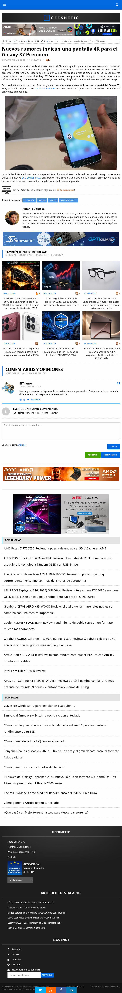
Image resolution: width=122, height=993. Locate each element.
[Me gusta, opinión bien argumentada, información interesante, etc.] (20, 400)
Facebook (17, 949)
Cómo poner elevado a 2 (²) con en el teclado (35, 741)
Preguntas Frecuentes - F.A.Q (21, 852)
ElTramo (25, 383)
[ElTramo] (8, 388)
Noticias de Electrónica (37, 41)
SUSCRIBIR (47, 975)
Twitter (15, 954)
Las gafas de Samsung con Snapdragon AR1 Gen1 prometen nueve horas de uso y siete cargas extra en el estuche (101, 303)
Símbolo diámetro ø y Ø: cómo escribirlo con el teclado (42, 715)
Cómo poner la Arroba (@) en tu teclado (31, 803)
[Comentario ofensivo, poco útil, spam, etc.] (25, 400)
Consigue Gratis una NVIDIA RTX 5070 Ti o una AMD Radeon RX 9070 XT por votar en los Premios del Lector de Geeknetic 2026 (20, 303)
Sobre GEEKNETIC (16, 841)
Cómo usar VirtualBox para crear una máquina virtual (33, 917)
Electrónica (20, 41)
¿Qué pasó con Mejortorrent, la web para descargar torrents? (46, 812)
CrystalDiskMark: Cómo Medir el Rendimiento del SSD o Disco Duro (50, 793)
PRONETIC (79, 986)
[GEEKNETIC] (61, 18)
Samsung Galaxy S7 (68, 200)
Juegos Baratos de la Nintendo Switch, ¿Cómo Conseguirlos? (36, 912)
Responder (36, 400)
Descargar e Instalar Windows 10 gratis (26, 907)
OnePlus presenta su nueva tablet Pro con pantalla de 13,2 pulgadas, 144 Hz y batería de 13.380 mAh (101, 353)
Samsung (42, 200)
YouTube (16, 959)
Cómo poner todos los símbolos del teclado (34, 767)
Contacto (12, 857)
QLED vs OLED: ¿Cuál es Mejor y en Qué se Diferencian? (34, 922)
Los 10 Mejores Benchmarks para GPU (26, 927)
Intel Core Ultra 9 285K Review (25, 671)
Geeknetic (10, 41)
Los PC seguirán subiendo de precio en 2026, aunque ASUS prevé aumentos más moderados (61, 301)
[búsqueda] (117, 5)
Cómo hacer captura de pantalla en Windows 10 (30, 902)
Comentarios (67, 189)
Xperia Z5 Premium (44, 88)
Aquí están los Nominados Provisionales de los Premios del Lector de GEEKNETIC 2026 (61, 351)
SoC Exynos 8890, (31, 177)
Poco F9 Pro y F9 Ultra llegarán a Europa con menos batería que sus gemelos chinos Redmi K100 (21, 351)
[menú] (5, 5)
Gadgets (53, 200)
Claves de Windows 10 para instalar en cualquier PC (39, 706)
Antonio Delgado (15, 59)
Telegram (16, 964)
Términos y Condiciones (18, 846)
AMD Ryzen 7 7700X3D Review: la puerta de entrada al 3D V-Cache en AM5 (55, 548)
